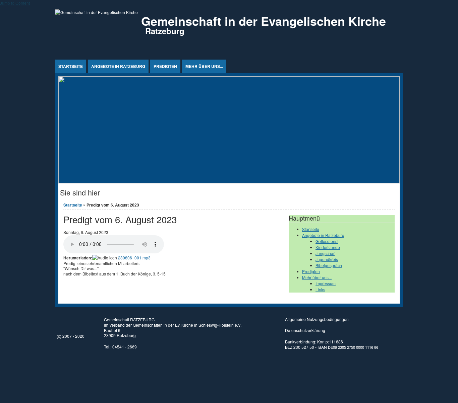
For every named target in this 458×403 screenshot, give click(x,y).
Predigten (165, 66)
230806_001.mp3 (134, 257)
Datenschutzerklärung (305, 330)
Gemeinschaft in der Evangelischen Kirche (263, 20)
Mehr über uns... (204, 66)
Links (320, 289)
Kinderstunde (328, 247)
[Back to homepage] (96, 12)
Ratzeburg (164, 30)
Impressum (326, 283)
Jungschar (325, 253)
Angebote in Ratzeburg (118, 66)
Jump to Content (15, 3)
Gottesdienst (327, 241)
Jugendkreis (327, 259)
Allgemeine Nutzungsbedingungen (317, 319)
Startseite (70, 66)
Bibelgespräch (329, 265)
